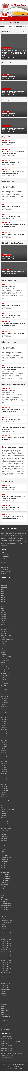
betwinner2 (4, 677)
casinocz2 (3, 784)
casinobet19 (4, 746)
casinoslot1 (4, 792)
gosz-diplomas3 (5, 874)
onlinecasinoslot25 (6, 954)
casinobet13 (4, 736)
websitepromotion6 (6, 1018)
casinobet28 (4, 761)
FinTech (3, 851)
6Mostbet (3, 620)
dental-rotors (4, 811)
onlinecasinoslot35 (6, 972)
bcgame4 (3, 652)
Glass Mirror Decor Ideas (18, 1064)
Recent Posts (7, 1033)
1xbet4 (3, 600)
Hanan (12, 57)
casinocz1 (3, 782)
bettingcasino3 (5, 671)
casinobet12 (4, 734)
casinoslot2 (4, 794)
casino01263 (4, 696)
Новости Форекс (5, 1025)
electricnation (4, 847)
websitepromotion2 (6, 1014)
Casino (3, 687)
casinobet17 (4, 742)
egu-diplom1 (4, 840)
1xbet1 (3, 589)
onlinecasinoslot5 (5, 979)
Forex (2, 853)
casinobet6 (4, 775)
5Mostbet (3, 618)
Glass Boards (4, 563)
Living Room (6, 556)
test (2, 998)
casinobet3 (4, 765)
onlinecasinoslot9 (5, 987)
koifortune (3, 897)
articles (3, 637)
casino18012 (4, 723)
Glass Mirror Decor (9, 342)
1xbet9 (3, 608)
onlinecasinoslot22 (6, 947)
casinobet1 (4, 727)
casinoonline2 (4, 790)
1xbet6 (3, 604)
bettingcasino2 (5, 669)
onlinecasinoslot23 (6, 949)
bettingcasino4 (5, 673)
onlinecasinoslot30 (6, 966)
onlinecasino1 (4, 931)
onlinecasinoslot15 (6, 939)
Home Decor (4, 554)
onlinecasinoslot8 (5, 985)
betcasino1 (4, 658)
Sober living (4, 995)
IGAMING (3, 887)
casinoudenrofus (5, 801)
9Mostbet (3, 629)
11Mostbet (4, 585)
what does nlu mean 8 (6, 1021)
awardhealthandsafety (7, 639)
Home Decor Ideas (8, 181)
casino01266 (4, 702)
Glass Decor (4, 565)
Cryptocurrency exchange (7, 809)
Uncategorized (7, 50)
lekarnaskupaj (4, 899)
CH (2, 805)
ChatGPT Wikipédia (8, 77)
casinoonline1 (4, 788)
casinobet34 (4, 769)
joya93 (3, 895)
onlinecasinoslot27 (6, 958)
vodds (2, 1006)
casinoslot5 (4, 799)
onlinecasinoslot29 (6, 962)
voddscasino (4, 1010)
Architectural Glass (9, 280)
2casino (3, 610)
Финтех (3, 1027)
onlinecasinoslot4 (5, 977)
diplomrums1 (4, 822)
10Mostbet (4, 583)
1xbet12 (3, 593)
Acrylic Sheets (4, 633)
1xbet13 (3, 595)
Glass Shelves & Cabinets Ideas (13, 384)
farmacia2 (3, 849)
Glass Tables (4, 569)
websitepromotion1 (6, 1012)
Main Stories (6, 32)
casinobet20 (4, 750)
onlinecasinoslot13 (6, 937)
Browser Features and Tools (11, 162)
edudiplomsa (4, 836)
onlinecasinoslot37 (6, 974)
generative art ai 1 (5, 859)
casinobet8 (4, 778)
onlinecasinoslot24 (6, 951)
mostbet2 (3, 914)
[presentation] (23, 32)
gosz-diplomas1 (5, 872)
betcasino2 (4, 662)
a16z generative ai (5, 631)
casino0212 (4, 704)
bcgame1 (3, 646)
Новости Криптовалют (7, 1023)
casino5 (3, 725)
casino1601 (4, 715)
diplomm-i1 (4, 815)
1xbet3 (3, 597)
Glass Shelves (4, 567)
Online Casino (4, 928)
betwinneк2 (4, 679)
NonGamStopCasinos (6, 920)
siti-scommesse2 (5, 989)
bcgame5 (3, 654)
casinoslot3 (4, 796)
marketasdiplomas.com (7, 903)
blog (2, 681)
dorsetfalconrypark (6, 828)
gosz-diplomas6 (5, 880)
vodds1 (3, 1008)
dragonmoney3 (5, 830)
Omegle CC (4, 926)
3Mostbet (3, 614)
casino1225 (4, 711)
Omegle (3, 924)
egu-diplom (4, 838)
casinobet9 (4, 780)
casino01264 (4, 698)
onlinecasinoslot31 (6, 968)
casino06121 (4, 706)
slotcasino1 (4, 993)
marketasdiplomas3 (6, 910)
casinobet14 (4, 738)
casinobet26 (4, 759)
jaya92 (2, 893)
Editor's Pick (6, 63)
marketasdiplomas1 (6, 905)
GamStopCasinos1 (6, 857)
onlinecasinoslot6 (5, 981)
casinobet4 (4, 771)
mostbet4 (3, 916)
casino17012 (4, 721)
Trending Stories (8, 100)
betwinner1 (4, 675)
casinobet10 (4, 729)
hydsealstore (4, 884)
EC (2, 832)
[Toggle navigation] (3, 19)
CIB (2, 807)
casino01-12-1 (5, 690)
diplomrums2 (4, 824)
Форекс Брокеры (5, 1029)
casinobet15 (4, 740)
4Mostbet (3, 616)
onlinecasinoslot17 (6, 943)
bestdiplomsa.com (6, 656)
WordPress (19, 1068)
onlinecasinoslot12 (6, 935)
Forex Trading (4, 855)
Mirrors (3, 561)
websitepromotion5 (6, 1016)
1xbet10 (3, 591)
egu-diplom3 (4, 845)
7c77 (2, 623)
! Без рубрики (4, 581)
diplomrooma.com (6, 819)
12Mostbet (4, 587)
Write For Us (4, 573)
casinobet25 (4, 757)
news (2, 918)
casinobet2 (4, 748)
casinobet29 (4, 763)
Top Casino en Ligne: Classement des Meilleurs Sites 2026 (13, 225)
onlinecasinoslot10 (6, 933)
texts (2, 1000)
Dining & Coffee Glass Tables (12, 243)
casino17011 (4, 719)
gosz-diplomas (5, 870)
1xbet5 (3, 602)
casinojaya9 (4, 786)
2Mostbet (3, 612)
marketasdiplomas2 (6, 907)
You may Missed (8, 481)
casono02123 (4, 803)
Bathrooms (5, 558)
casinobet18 (4, 744)
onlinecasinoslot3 (5, 964)
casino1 (3, 708)
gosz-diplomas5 (5, 878)
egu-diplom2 (4, 843)
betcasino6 (4, 667)
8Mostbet (3, 627)
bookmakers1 (4, 685)
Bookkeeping (4, 683)
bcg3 (2, 644)
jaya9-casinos (4, 889)
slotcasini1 (4, 991)
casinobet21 (4, 752)
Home (2, 552)
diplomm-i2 (4, 817)
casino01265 (4, 700)
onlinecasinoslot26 (6, 956)
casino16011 (4, 717)
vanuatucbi (4, 1004)
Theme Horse (16, 1066)
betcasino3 (4, 664)
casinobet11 (4, 731)
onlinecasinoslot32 (6, 970)
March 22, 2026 (6, 57)
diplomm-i (3, 813)
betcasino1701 (5, 660)
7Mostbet (3, 625)
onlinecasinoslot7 (5, 983)
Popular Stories (7, 137)
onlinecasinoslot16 (6, 941)
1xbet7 (3, 606)
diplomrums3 (4, 826)
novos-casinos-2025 (6, 922)
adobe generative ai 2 (6, 635)
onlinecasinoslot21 (6, 945)
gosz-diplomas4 (5, 876)
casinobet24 (4, 755)
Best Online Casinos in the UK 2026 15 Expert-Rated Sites (13, 92)
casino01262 (4, 694)
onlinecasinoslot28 (6, 960)
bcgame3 (3, 650)
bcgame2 (3, 648)
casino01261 (4, 692)
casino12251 (4, 713)
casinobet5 (4, 773)
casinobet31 (4, 767)
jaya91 (2, 891)
